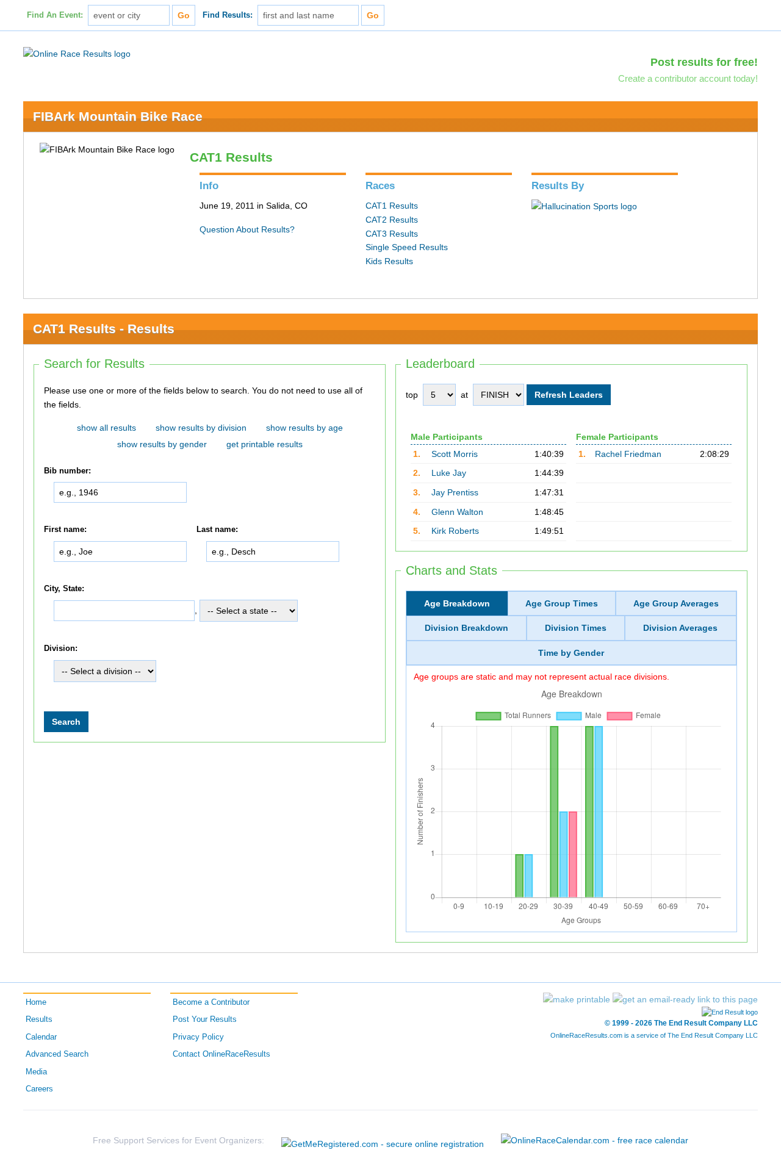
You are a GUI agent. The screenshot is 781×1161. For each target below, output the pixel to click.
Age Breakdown (457, 603)
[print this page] (576, 999)
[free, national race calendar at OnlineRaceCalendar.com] (594, 1140)
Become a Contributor (211, 1002)
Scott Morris (454, 454)
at (464, 395)
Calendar (41, 1037)
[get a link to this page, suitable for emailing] (685, 999)
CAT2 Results (391, 220)
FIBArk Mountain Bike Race (118, 116)
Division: (60, 649)
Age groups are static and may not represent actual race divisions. (541, 676)
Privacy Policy (198, 1037)
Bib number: (67, 471)
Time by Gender (571, 653)
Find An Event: (55, 15)
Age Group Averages (676, 603)
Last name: (217, 529)
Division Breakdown (466, 628)
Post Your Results (205, 1019)
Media (36, 1072)
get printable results (264, 444)
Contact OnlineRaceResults (221, 1054)
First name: (65, 529)
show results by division (201, 428)
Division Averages (680, 628)
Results (39, 1019)
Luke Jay (448, 473)
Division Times (575, 628)
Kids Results (389, 261)
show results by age (304, 428)
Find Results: (228, 15)
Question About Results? (247, 229)
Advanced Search (57, 1054)
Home (36, 1002)
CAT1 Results (391, 205)
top (412, 395)
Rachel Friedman (628, 454)
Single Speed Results (406, 247)
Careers (39, 1089)
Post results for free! (704, 62)
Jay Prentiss (454, 492)
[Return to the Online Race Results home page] (77, 53)
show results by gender (162, 444)
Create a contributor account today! (688, 78)
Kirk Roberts (455, 531)
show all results (106, 428)
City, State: (64, 588)
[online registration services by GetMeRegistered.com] (382, 1140)
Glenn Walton (457, 512)
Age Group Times (561, 603)
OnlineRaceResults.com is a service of (654, 1035)
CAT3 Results (391, 234)
